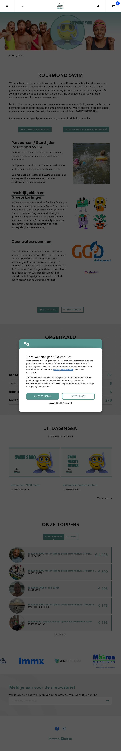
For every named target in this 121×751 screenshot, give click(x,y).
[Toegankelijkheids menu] (118, 3)
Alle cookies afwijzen (60, 403)
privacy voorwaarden (63, 369)
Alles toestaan (42, 396)
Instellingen (78, 396)
